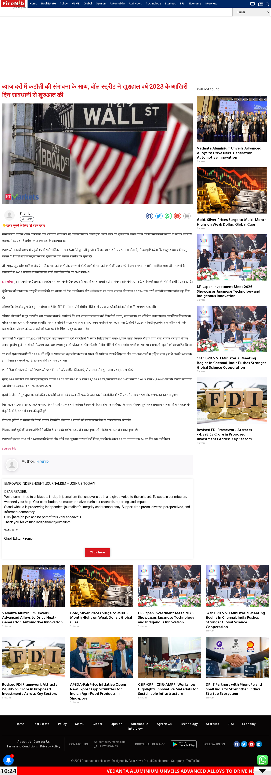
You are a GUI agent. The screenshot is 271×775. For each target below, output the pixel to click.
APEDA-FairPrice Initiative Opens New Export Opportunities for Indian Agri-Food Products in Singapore (98, 692)
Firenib (42, 461)
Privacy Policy (50, 746)
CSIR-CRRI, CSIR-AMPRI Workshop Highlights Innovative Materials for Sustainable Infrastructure (168, 689)
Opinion (101, 3)
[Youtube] (251, 744)
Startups (170, 3)
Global (88, 3)
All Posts (27, 219)
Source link (9, 448)
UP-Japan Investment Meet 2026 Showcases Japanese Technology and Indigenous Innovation (228, 291)
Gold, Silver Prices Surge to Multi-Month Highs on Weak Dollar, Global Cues (232, 222)
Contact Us (41, 742)
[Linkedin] (259, 744)
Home (33, 3)
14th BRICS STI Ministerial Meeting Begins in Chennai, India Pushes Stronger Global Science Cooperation (231, 363)
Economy (195, 3)
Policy (64, 3)
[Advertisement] (135, 48)
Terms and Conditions (22, 746)
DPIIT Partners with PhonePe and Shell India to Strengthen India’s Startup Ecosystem (234, 689)
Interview (211, 3)
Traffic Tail (193, 760)
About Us (24, 742)
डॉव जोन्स (7, 281)
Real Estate (48, 3)
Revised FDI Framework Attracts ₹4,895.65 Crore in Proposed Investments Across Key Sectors (224, 434)
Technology (153, 3)
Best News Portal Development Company (156, 760)
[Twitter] (244, 744)
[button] (267, 4)
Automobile (117, 3)
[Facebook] (237, 744)
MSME (76, 3)
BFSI (182, 3)
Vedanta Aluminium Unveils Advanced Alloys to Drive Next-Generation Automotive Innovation (229, 153)
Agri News (135, 3)
